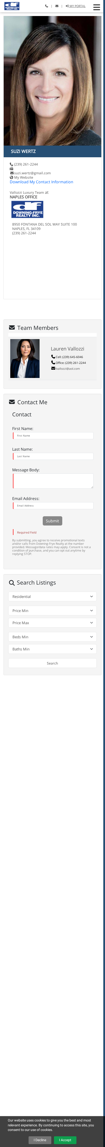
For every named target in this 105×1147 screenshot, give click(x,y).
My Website (23, 177)
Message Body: (26, 470)
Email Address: (25, 498)
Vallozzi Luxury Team (27, 192)
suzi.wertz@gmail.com (32, 173)
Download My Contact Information (41, 181)
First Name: (22, 428)
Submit (52, 521)
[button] (96, 7)
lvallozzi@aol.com (68, 369)
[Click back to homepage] (10, 5)
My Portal (77, 6)
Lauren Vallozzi (67, 348)
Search (52, 663)
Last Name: (22, 449)
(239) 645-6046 (72, 357)
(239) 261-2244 (26, 164)
